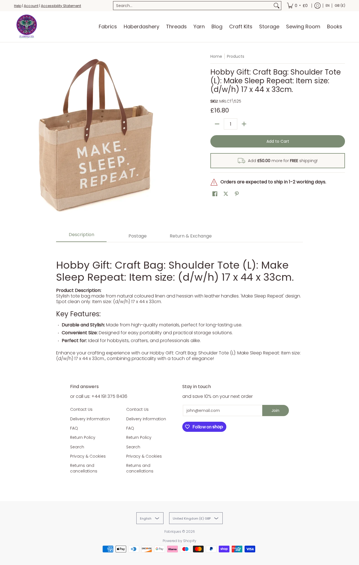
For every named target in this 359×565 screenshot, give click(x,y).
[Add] (244, 123)
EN (328, 5)
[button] (215, 194)
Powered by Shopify (179, 540)
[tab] (81, 236)
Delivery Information (90, 419)
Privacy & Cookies (88, 456)
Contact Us (81, 409)
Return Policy (82, 437)
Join (275, 410)
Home (216, 56)
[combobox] (192, 5)
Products (235, 56)
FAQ (74, 428)
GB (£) (340, 5)
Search (77, 447)
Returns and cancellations (83, 468)
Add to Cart (277, 141)
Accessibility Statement (61, 5)
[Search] (276, 5)
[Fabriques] (26, 26)
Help (17, 5)
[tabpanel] (179, 304)
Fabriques (172, 531)
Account (31, 5)
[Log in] (317, 5)
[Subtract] (217, 123)
